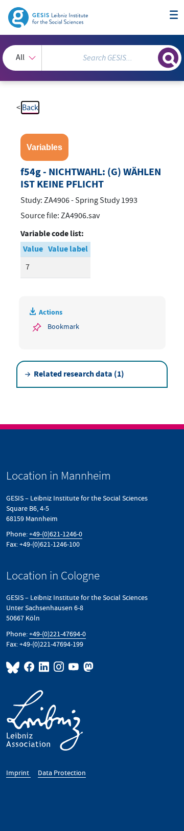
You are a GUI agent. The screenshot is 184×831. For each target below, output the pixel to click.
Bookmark (63, 326)
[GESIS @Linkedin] (44, 667)
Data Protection (62, 773)
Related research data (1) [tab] (79, 374)
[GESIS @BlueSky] (14, 667)
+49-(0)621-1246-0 (55, 534)
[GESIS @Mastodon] (87, 667)
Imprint (18, 773)
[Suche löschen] (150, 56)
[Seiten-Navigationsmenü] (174, 15)
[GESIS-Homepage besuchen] (48, 17)
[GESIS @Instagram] (59, 667)
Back (30, 107)
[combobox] (92, 58)
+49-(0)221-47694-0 (57, 634)
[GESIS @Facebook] (29, 667)
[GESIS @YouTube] (73, 667)
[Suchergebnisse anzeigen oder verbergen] (168, 58)
